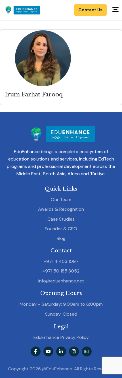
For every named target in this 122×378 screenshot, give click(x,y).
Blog (61, 238)
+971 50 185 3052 (61, 271)
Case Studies (61, 219)
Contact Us (90, 10)
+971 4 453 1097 (61, 261)
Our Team (61, 199)
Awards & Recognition (61, 209)
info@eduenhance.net (61, 281)
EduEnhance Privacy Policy (61, 337)
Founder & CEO (61, 229)
